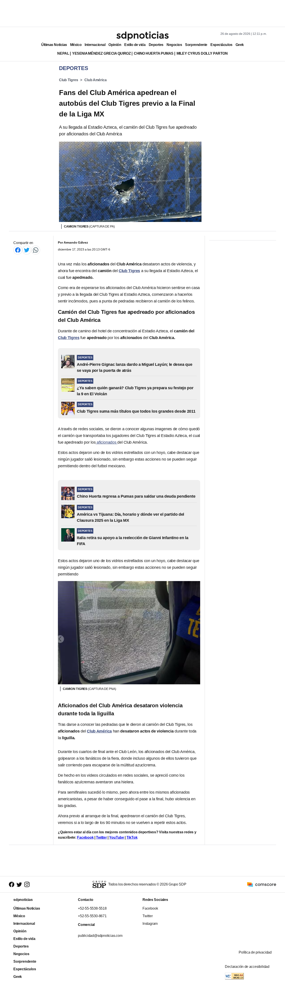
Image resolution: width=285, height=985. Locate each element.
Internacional (95, 45)
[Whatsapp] (35, 250)
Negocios (174, 45)
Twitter (101, 837)
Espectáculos (221, 45)
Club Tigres (68, 80)
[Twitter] (26, 250)
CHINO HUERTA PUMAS (153, 53)
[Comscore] (261, 884)
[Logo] (142, 35)
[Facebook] (17, 250)
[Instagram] (27, 884)
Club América (95, 80)
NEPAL (63, 53)
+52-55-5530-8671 (92, 916)
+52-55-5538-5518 (92, 908)
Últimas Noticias (54, 45)
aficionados (107, 442)
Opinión (114, 45)
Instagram (150, 923)
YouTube (116, 837)
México (75, 45)
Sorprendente (196, 45)
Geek (240, 45)
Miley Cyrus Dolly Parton (202, 53)
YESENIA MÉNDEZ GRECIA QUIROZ (101, 53)
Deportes (156, 45)
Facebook (85, 837)
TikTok (132, 837)
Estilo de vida (134, 45)
